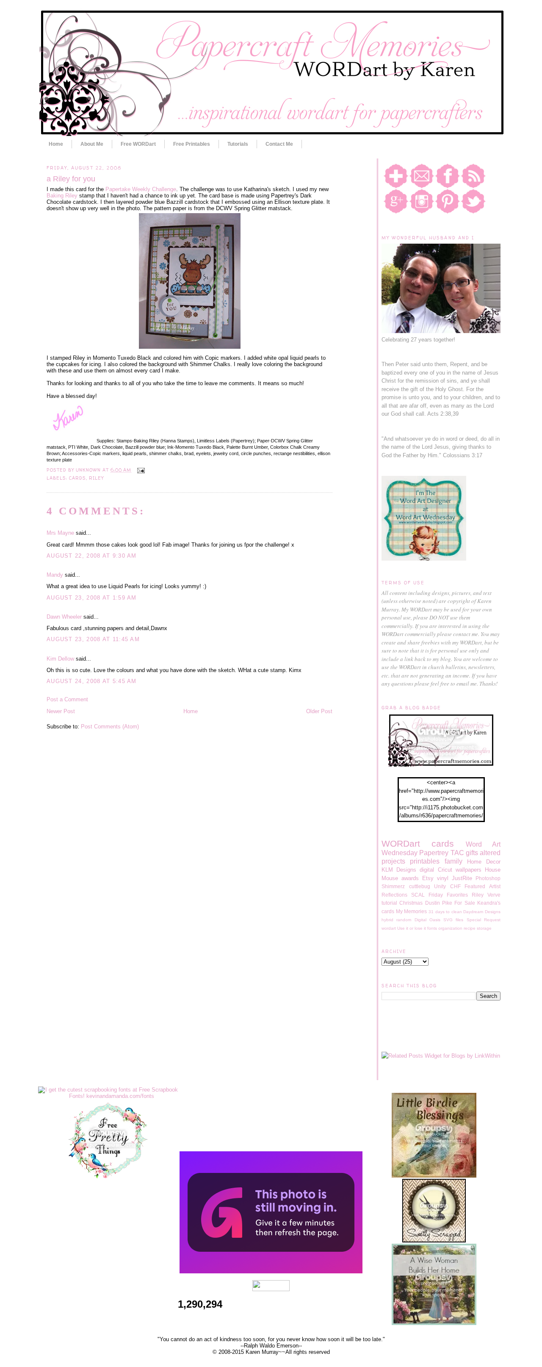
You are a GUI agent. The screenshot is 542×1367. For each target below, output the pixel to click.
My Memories (411, 911)
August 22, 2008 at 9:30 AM (92, 556)
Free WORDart (138, 144)
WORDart (401, 843)
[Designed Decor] (271, 1271)
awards (410, 878)
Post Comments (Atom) (110, 726)
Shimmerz (393, 886)
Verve (494, 894)
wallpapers (468, 870)
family (453, 861)
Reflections (394, 894)
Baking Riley (62, 195)
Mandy (55, 575)
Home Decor (484, 862)
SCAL (418, 894)
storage (484, 928)
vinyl (442, 878)
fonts (432, 928)
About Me (91, 144)
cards (77, 478)
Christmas (411, 903)
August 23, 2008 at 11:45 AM (93, 639)
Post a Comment (67, 699)
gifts (472, 852)
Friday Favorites (448, 894)
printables (425, 861)
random (403, 919)
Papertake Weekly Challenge (140, 189)
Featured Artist (483, 886)
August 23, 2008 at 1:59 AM (92, 598)
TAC (457, 852)
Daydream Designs (482, 911)
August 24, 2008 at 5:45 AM (92, 681)
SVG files (453, 919)
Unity (440, 886)
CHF (455, 886)
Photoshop (488, 878)
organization (450, 928)
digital (427, 870)
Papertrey (433, 852)
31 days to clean (445, 911)
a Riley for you (71, 179)
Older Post (319, 711)
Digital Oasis (427, 919)
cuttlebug (419, 886)
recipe (470, 928)
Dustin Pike (438, 903)
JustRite (462, 878)
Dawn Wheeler (64, 617)
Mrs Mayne (60, 533)
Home (56, 144)
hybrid (387, 919)
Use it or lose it (411, 928)
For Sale (464, 903)
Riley (96, 478)
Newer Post (61, 711)
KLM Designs (399, 870)
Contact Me (279, 144)
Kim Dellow (60, 659)
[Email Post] (139, 470)
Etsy (428, 878)
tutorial (389, 903)
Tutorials (237, 144)
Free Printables (191, 144)
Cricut (445, 870)
